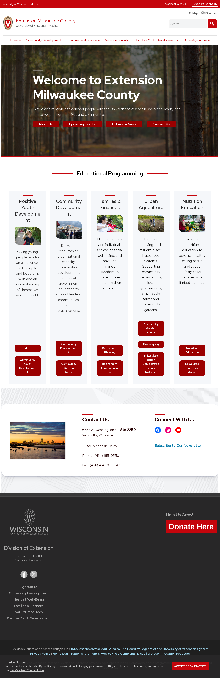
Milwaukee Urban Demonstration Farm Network (151, 364)
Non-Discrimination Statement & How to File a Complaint (94, 653)
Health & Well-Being (29, 599)
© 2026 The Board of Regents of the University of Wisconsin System (158, 649)
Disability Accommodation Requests (163, 653)
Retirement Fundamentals (109, 368)
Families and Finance (83, 40)
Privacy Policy (40, 653)
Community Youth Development (27, 366)
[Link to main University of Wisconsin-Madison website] (28, 533)
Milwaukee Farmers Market (192, 368)
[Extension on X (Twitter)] (33, 577)
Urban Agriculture (195, 40)
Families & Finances (110, 204)
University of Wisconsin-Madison (21, 4)
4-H (27, 348)
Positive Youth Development (156, 40)
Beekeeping (151, 344)
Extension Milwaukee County (46, 21)
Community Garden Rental (68, 368)
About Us (46, 124)
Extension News (124, 124)
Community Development (44, 40)
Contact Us (161, 124)
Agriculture (28, 587)
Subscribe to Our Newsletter (178, 445)
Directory (211, 13)
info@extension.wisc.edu (89, 649)
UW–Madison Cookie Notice (27, 670)
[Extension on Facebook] (24, 577)
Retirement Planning (110, 350)
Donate (15, 40)
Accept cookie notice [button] (190, 666)
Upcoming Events (82, 124)
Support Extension (205, 4)
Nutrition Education (118, 40)
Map (195, 13)
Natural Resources (29, 612)
